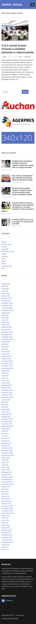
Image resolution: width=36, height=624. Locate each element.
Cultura (4, 242)
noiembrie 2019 (7, 479)
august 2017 (6, 545)
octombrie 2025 (7, 308)
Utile (3, 268)
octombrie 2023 (7, 366)
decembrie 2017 (7, 535)
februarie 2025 (7, 327)
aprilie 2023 (6, 380)
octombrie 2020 (7, 453)
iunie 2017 (5, 549)
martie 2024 (6, 354)
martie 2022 (6, 412)
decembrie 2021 (7, 419)
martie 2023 (6, 383)
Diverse (4, 247)
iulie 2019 (5, 489)
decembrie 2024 (7, 332)
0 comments (27, 57)
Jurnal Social (12, 4)
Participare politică (8, 252)
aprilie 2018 (6, 525)
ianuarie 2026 (6, 301)
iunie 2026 (5, 289)
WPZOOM (14, 619)
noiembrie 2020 (7, 450)
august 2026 (6, 284)
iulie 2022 (5, 402)
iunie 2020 (5, 463)
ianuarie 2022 (6, 417)
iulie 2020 (5, 460)
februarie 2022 (7, 414)
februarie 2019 (7, 501)
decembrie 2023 (7, 361)
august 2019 (6, 487)
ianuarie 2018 (6, 533)
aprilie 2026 (6, 293)
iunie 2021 (5, 434)
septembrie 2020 (8, 455)
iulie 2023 (5, 373)
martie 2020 (6, 470)
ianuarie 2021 (6, 446)
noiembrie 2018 (7, 508)
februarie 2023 (7, 385)
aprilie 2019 (6, 496)
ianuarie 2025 (6, 330)
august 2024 (6, 342)
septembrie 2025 (8, 310)
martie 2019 (6, 499)
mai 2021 (5, 436)
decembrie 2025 (7, 303)
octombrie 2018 (7, 511)
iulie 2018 (5, 518)
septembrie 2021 (8, 426)
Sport (3, 261)
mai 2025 (5, 320)
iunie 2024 (5, 347)
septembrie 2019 (8, 484)
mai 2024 (5, 349)
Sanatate (5, 256)
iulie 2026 (5, 286)
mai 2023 (5, 378)
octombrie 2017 (7, 540)
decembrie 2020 (7, 448)
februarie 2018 (7, 530)
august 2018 (6, 516)
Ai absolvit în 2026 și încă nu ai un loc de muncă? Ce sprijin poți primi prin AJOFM (23, 221)
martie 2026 (6, 296)
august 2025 (6, 313)
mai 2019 (5, 494)
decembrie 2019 (7, 477)
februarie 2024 (7, 356)
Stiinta (4, 264)
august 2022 (6, 400)
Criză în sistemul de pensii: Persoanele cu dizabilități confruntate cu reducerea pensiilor (18, 48)
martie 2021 (6, 441)
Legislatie (5, 249)
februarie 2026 (7, 298)
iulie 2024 (5, 344)
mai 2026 (5, 291)
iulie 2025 (5, 315)
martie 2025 (6, 325)
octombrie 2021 (7, 424)
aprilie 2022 (6, 409)
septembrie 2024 (8, 339)
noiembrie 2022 (7, 392)
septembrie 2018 (8, 513)
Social (20, 57)
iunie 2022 (5, 405)
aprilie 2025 (6, 322)
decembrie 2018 (7, 506)
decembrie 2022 (7, 390)
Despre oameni (7, 244)
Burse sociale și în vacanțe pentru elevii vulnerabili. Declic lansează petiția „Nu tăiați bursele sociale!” (22, 177)
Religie (4, 254)
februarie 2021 (7, 443)
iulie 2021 (5, 431)
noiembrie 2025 (7, 306)
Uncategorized (7, 266)
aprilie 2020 (6, 467)
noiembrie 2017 (7, 537)
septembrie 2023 (8, 368)
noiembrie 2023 (7, 364)
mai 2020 (5, 465)
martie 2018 (6, 528)
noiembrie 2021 (7, 421)
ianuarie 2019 (6, 504)
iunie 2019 (5, 491)
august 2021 (6, 429)
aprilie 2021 (6, 438)
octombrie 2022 (7, 395)
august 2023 (6, 371)
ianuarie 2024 (6, 359)
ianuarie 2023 (6, 388)
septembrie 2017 (8, 542)
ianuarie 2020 (6, 475)
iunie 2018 (5, 520)
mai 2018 (5, 523)
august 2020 (6, 458)
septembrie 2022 (8, 397)
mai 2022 (5, 407)
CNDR (4, 57)
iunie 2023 (5, 376)
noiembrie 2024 (7, 335)
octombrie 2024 (7, 337)
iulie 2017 (5, 547)
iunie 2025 (5, 318)
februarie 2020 (7, 472)
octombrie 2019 (7, 482)
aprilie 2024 (6, 351)
